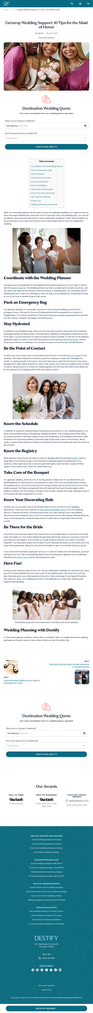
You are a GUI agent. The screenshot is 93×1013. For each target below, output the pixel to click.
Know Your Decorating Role (42, 193)
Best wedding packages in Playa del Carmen (46, 911)
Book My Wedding (45, 1008)
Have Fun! (35, 201)
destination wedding (46, 38)
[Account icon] (80, 3)
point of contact (74, 355)
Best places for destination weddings (46, 920)
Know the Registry (38, 185)
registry (75, 458)
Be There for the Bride (40, 197)
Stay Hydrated (37, 174)
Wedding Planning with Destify (44, 204)
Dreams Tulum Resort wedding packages (46, 896)
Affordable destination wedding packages (46, 872)
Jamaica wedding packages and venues (46, 840)
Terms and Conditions (46, 985)
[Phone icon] (71, 3)
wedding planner (18, 288)
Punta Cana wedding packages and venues (46, 848)
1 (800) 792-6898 (48, 958)
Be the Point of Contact (40, 178)
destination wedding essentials (61, 315)
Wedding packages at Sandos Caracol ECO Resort (46, 900)
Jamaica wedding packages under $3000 (46, 863)
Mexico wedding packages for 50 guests (46, 915)
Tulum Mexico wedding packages (46, 852)
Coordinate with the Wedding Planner (46, 166)
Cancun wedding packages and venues (46, 844)
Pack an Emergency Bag (41, 170)
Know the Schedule (39, 181)
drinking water (72, 339)
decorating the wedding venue (53, 510)
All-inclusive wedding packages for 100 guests (46, 924)
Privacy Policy (46, 990)
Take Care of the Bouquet (41, 189)
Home (6, 10)
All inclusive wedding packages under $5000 (46, 868)
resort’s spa (22, 557)
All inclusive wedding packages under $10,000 (46, 876)
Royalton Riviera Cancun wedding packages (46, 887)
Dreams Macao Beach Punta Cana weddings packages (46, 891)
